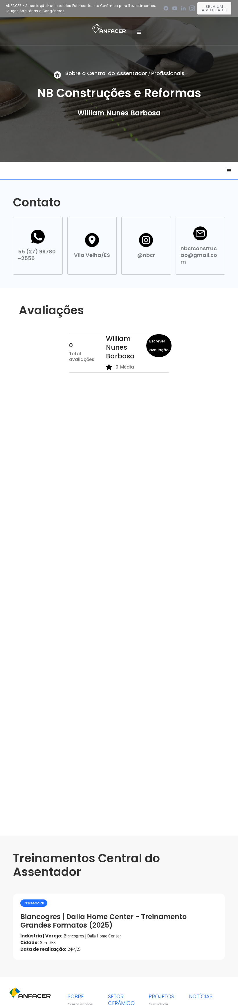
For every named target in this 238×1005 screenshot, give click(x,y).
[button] (139, 32)
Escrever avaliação (159, 345)
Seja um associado (214, 8)
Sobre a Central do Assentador (106, 73)
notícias (200, 996)
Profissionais (167, 73)
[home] (109, 28)
